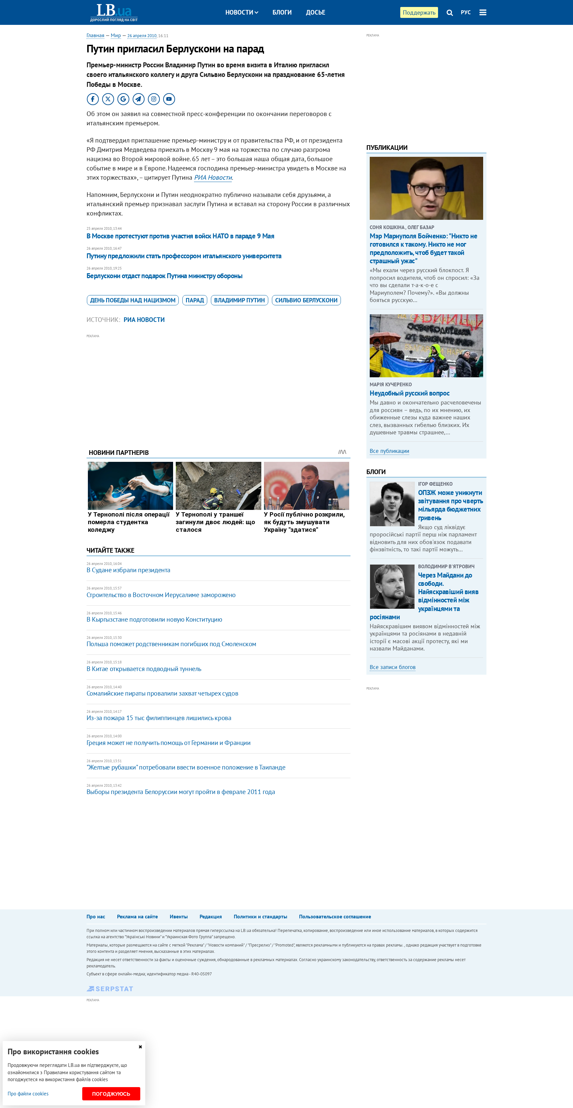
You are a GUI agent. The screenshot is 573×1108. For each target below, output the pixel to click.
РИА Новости (213, 177)
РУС (466, 12)
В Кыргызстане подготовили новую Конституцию (154, 619)
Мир (116, 35)
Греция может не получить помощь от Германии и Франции (169, 742)
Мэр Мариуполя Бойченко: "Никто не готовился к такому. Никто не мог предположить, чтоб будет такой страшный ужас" (423, 248)
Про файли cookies (28, 1093)
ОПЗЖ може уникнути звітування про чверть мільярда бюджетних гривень (450, 505)
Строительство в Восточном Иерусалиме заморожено (161, 594)
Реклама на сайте (137, 916)
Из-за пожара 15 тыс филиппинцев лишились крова (159, 717)
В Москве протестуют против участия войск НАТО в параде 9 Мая (181, 235)
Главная (95, 35)
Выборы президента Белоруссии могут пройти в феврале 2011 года (181, 791)
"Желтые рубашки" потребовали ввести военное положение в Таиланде (186, 767)
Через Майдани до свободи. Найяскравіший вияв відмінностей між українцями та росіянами (424, 596)
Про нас (96, 916)
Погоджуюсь (111, 1094)
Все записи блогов (392, 667)
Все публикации (389, 451)
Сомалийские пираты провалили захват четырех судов (162, 693)
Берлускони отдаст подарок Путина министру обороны (164, 275)
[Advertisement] (218, 386)
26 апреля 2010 (142, 35)
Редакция (211, 916)
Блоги (282, 12)
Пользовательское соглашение (335, 916)
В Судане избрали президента (128, 570)
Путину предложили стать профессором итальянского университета (184, 255)
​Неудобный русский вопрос (409, 393)
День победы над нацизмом (132, 300)
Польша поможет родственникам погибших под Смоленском (171, 644)
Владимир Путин (239, 300)
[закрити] (140, 1046)
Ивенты (179, 916)
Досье (315, 12)
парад (195, 300)
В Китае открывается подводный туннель (144, 668)
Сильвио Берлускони (306, 300)
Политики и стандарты (260, 916)
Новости (239, 12)
